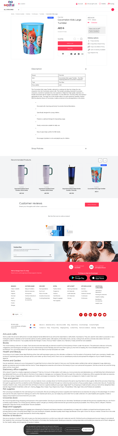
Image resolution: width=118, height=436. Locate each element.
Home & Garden (20, 14)
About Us (41, 324)
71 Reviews (94, 22)
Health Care (98, 303)
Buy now (70, 48)
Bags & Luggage (58, 298)
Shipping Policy (64, 327)
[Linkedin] (90, 314)
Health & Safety (99, 297)
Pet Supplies (56, 300)
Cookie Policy (74, 327)
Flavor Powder (43, 293)
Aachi (12, 298)
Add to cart (70, 43)
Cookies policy (34, 433)
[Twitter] (100, 314)
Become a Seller (61, 324)
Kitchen (28, 14)
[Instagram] (85, 314)
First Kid (60, 17)
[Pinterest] (95, 314)
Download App (83, 324)
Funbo (13, 303)
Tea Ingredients (43, 288)
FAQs (48, 327)
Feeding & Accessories (28, 299)
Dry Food (41, 291)
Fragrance (56, 291)
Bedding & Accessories (98, 300)
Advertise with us (50, 324)
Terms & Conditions (84, 327)
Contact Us (42, 327)
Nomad (13, 296)
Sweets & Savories (44, 296)
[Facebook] (81, 314)
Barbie (13, 291)
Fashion (55, 293)
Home (12, 14)
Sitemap (93, 327)
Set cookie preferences (73, 429)
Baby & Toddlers (29, 288)
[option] (32, 37)
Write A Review (92, 204)
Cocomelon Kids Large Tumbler (96, 188)
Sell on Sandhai (94, 31)
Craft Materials (71, 293)
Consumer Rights (94, 324)
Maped (13, 293)
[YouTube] (104, 314)
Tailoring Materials (72, 288)
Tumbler (42, 14)
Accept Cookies (87, 429)
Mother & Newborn (30, 296)
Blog (68, 324)
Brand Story (74, 324)
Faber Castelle (15, 288)
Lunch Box (84, 291)
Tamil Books (56, 296)
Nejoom (94, 19)
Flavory (13, 300)
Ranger (13, 305)
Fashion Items (57, 288)
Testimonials (100, 327)
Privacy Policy (55, 327)
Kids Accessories (29, 291)
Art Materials (70, 291)
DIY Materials (71, 296)
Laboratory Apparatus (98, 291)
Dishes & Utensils (86, 293)
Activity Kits (28, 293)
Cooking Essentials (44, 298)
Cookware (84, 296)
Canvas (69, 298)
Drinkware (35, 14)
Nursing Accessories (101, 294)
